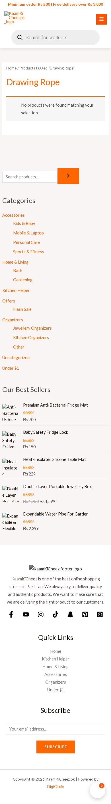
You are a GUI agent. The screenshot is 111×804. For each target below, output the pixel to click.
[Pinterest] (85, 614)
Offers (8, 300)
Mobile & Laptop (28, 232)
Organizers (12, 319)
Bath (17, 270)
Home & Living (15, 262)
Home (11, 68)
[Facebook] (11, 614)
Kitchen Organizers (31, 337)
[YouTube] (26, 614)
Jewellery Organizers (32, 328)
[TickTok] (55, 614)
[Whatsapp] (100, 614)
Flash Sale (22, 309)
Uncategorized (16, 357)
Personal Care (26, 242)
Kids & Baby (24, 223)
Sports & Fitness (28, 251)
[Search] (68, 176)
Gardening (22, 279)
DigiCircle (55, 786)
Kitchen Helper (16, 290)
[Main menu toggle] (101, 19)
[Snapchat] (70, 614)
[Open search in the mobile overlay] (55, 37)
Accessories (13, 215)
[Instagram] (41, 614)
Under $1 (10, 368)
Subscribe (55, 747)
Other (18, 347)
